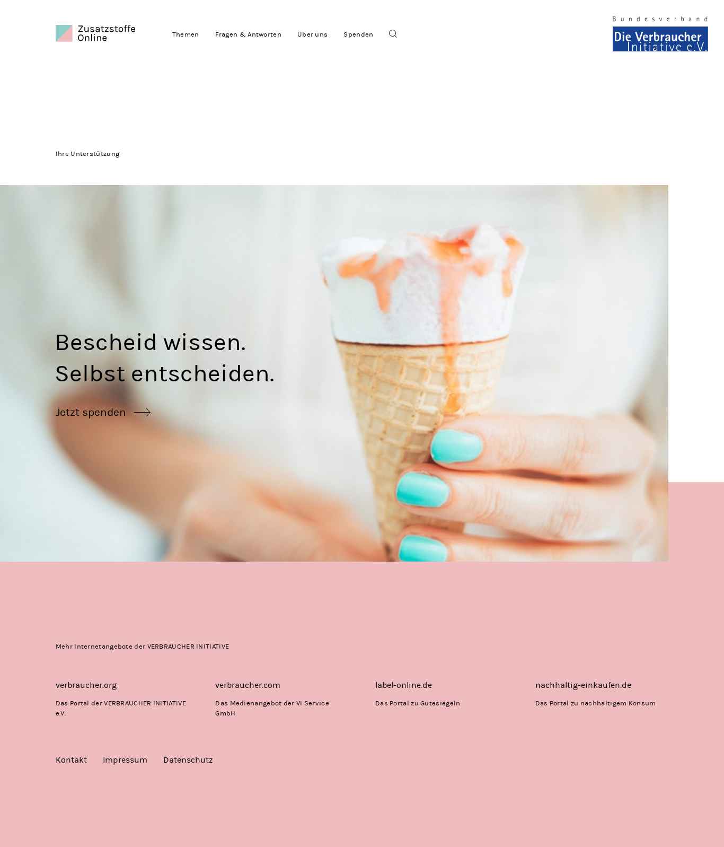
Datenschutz (188, 760)
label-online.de (403, 685)
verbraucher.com (247, 685)
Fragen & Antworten (248, 34)
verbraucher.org (86, 685)
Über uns (312, 34)
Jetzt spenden (91, 412)
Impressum (125, 760)
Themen (185, 34)
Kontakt (71, 760)
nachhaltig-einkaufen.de (583, 685)
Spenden (358, 34)
